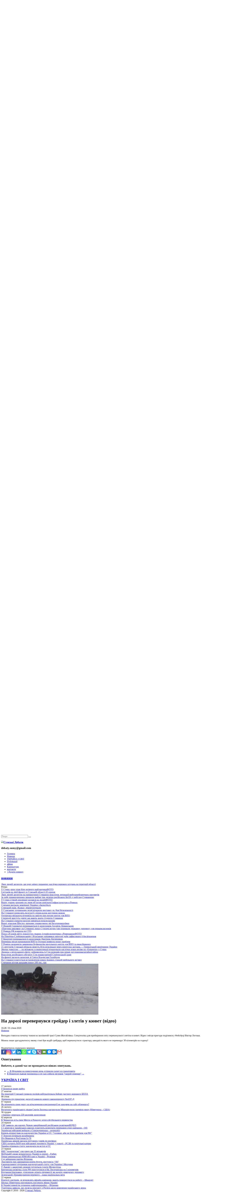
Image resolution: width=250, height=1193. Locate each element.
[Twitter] (13, 1051)
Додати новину (15, 872)
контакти (11, 869)
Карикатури (13, 866)
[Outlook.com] (54, 1051)
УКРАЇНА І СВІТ (15, 859)
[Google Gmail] (59, 1051)
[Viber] (39, 1051)
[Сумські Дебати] (12, 842)
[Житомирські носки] (125, 67)
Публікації (12, 861)
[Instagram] (8, 1051)
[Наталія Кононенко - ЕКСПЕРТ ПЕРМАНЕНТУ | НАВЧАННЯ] (125, 89)
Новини (11, 856)
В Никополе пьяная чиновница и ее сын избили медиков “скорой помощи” (45, 1074)
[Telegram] (29, 1051)
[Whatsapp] (23, 1051)
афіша (10, 864)
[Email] (44, 1051)
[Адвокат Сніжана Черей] (125, 44)
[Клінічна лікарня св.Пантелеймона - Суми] (125, 22)
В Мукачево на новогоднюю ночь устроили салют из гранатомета (41, 1071)
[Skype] (34, 1051)
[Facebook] (3, 1051)
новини (7, 878)
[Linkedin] (18, 1051)
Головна (11, 853)
